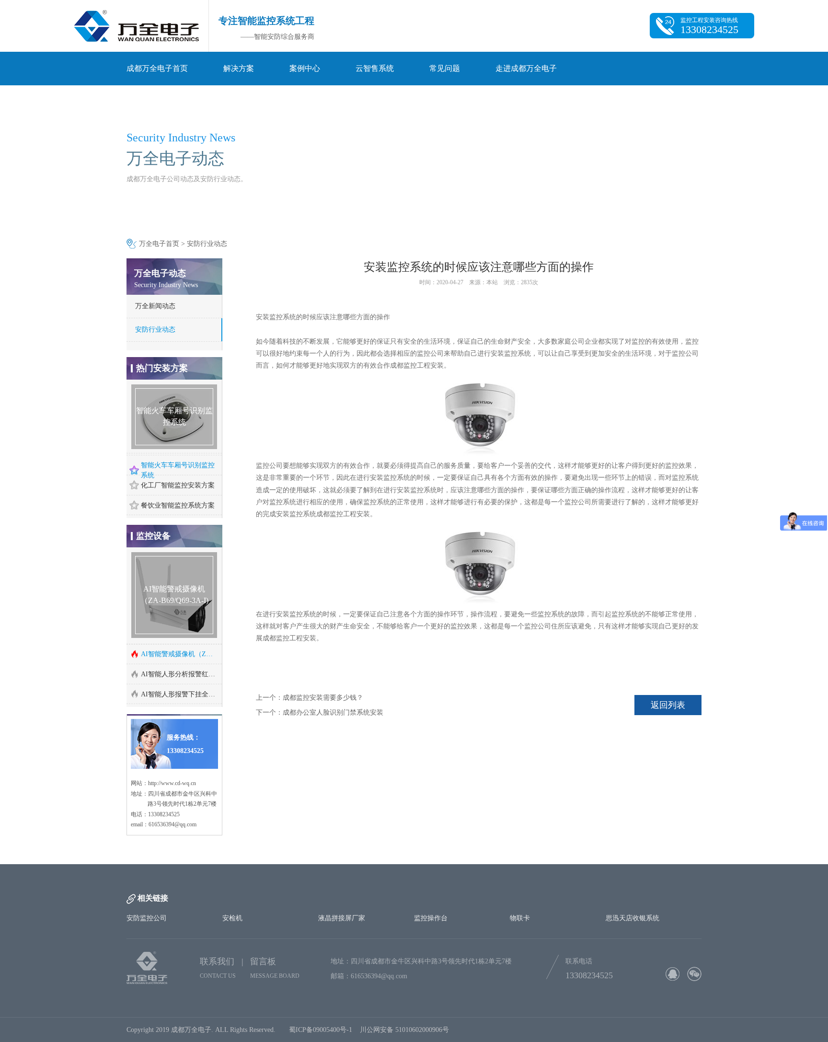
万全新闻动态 (155, 306)
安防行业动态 (207, 243)
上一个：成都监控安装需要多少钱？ (309, 697)
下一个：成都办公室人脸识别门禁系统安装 (319, 712)
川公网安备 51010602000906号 (406, 1008)
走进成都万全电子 (526, 68)
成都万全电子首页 (157, 68)
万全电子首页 (159, 243)
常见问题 (444, 68)
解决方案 (238, 68)
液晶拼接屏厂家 (341, 896)
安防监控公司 (146, 896)
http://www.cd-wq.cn (172, 761)
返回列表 (668, 705)
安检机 (232, 896)
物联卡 (520, 896)
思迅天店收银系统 (632, 896)
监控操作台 (431, 896)
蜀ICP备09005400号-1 (320, 1008)
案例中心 (304, 68)
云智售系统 (375, 68)
